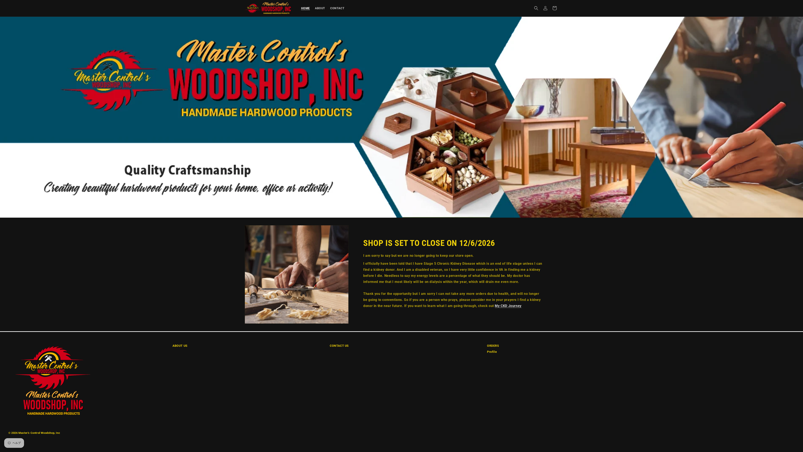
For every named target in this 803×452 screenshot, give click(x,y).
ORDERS (493, 345)
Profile (492, 351)
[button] (536, 8)
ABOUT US (180, 345)
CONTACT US (339, 345)
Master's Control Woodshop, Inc (39, 432)
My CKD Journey (508, 306)
